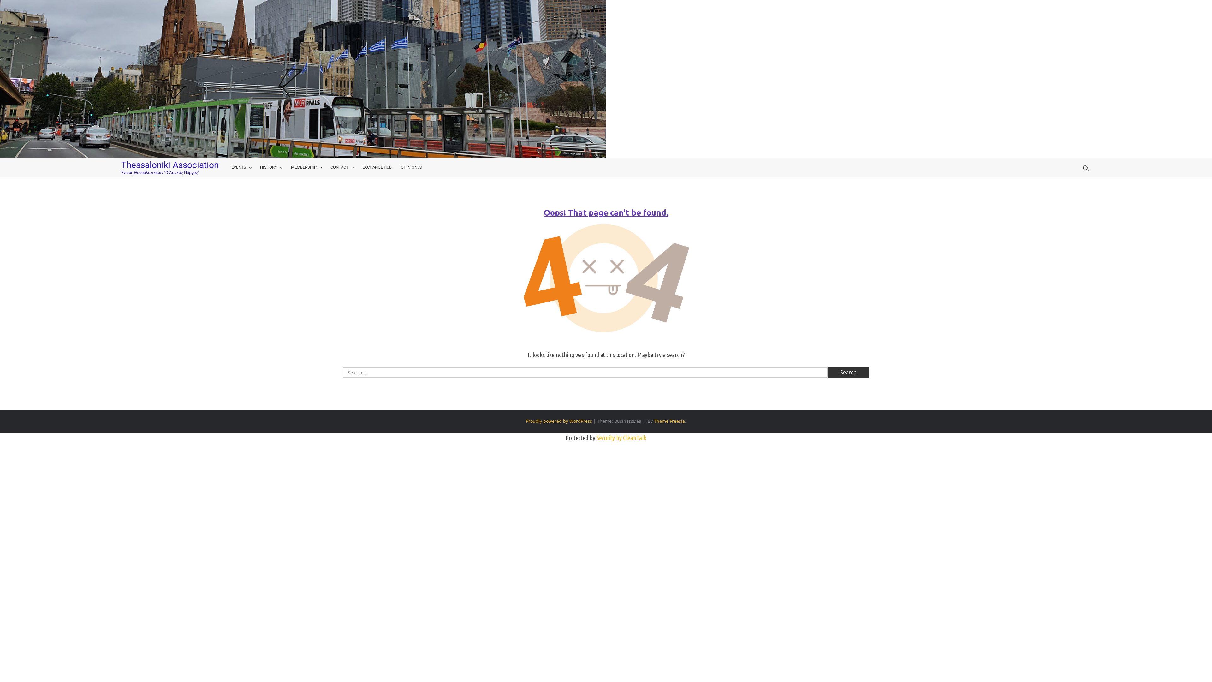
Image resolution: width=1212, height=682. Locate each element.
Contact (339, 167)
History (268, 167)
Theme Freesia (669, 421)
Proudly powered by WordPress (559, 421)
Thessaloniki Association (170, 165)
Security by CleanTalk (621, 437)
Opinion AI (411, 167)
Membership (304, 167)
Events (238, 167)
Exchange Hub (377, 167)
